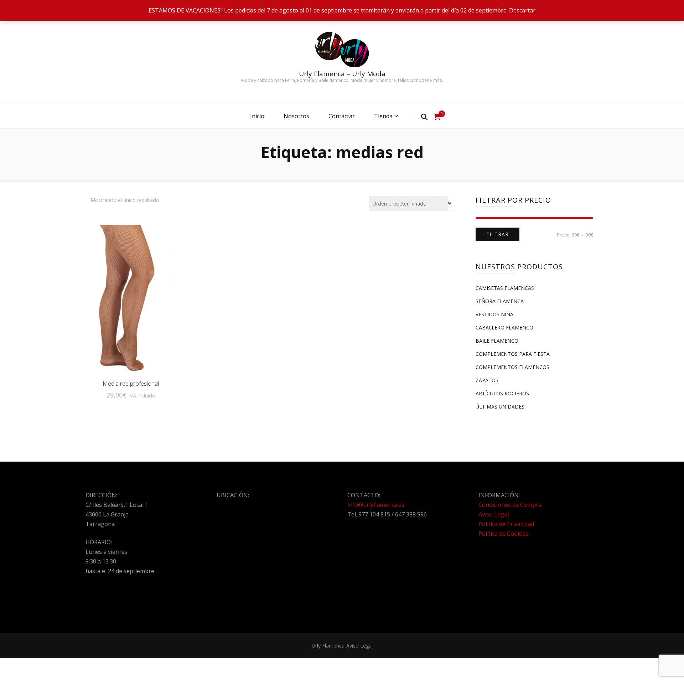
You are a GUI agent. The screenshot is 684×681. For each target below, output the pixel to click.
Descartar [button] (522, 10)
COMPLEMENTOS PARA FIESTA (513, 353)
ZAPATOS (487, 380)
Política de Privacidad (506, 524)
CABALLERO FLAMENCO (504, 327)
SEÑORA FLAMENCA (500, 301)
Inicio (257, 116)
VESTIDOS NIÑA (494, 314)
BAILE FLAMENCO (497, 340)
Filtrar (497, 234)
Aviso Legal (493, 514)
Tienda (383, 116)
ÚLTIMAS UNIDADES (500, 406)
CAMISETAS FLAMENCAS (505, 288)
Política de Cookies (503, 533)
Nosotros (296, 116)
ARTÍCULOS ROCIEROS (502, 393)
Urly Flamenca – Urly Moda (342, 73)
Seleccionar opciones (131, 299)
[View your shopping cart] (437, 117)
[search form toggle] (424, 116)
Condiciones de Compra (510, 505)
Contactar (341, 116)
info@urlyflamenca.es (375, 505)
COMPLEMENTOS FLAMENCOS (512, 367)
